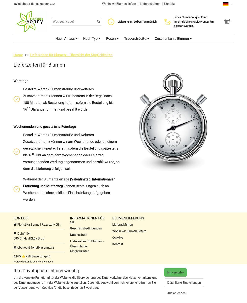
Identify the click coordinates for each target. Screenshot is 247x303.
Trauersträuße (135, 38)
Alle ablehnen (176, 293)
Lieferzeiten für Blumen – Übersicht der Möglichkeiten (71, 55)
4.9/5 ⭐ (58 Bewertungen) (32, 256)
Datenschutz (78, 235)
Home (18, 55)
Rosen (111, 38)
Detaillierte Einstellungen (184, 282)
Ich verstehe (175, 272)
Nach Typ (90, 38)
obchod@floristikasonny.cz (36, 4)
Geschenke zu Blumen (172, 38)
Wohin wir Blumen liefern (119, 4)
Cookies (117, 237)
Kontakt (169, 4)
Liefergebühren (150, 4)
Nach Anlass (65, 38)
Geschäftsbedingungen (86, 228)
